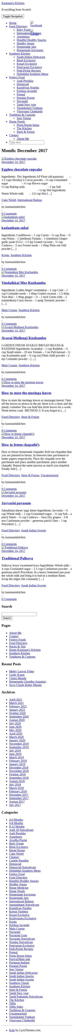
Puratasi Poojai (26, 97)
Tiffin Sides (16, 1006)
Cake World (9, 200)
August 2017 (17, 801)
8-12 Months (16, 826)
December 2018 (18, 767)
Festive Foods (17, 639)
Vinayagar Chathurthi (30, 111)
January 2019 (17, 764)
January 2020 (17, 740)
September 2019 (19, 747)
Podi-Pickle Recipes (29, 70)
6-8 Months (16, 823)
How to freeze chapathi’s (20, 445)
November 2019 (19, 743)
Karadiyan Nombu (28, 87)
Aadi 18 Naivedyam (21, 830)
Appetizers (23, 36)
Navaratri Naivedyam (22, 938)
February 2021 (18, 706)
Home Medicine (18, 887)
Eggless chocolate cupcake (22, 169)
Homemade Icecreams (30, 50)
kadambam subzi (15, 228)
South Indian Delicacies (31, 57)
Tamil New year (26, 104)
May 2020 (15, 730)
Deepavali (23, 84)
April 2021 (15, 699)
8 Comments (9, 430)
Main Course (9, 310)
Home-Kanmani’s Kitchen (25, 649)
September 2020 (19, 716)
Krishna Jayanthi (27, 91)
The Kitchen (24, 128)
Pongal (21, 94)
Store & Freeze (26, 131)
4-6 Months (16, 819)
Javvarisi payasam (16, 503)
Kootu (5, 255)
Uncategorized (49, 475)
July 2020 (15, 723)
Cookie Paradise (19, 860)
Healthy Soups (25, 43)
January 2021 (17, 709)
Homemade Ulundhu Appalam (27, 681)
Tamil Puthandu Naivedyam (26, 996)
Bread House (17, 850)
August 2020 (17, 720)
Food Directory (18, 26)
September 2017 (19, 798)
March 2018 (16, 788)
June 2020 (15, 726)
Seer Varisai (24, 118)
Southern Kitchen (19, 53)
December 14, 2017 (13, 162)
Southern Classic (19, 983)
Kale (12, 1030)
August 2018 (17, 781)
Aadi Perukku (25, 80)
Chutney (14, 857)
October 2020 (17, 713)
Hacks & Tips (17, 646)
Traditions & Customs (22, 114)
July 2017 (15, 805)
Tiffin (12, 1003)
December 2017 (18, 794)
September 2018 (19, 777)
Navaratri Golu (18, 935)
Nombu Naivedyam (21, 942)
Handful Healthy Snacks (24, 881)
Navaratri (22, 101)
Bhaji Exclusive (26, 60)
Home (13, 23)
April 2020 (15, 733)
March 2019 (16, 757)
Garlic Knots (16, 674)
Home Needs (17, 121)
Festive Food (17, 77)
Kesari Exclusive (27, 63)
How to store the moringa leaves (26, 393)
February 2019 (18, 760)
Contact (13, 135)
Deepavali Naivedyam (22, 867)
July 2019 (15, 750)
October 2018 (17, 774)
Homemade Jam (26, 46)
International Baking (29, 33)
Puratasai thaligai (19, 962)
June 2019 (15, 754)
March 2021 (16, 703)
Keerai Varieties (18, 911)
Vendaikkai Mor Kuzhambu (24, 283)
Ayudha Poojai (18, 840)
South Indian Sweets (33, 530)
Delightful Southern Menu (32, 74)
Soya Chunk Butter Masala (25, 685)
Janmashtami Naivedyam (24, 904)
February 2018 (18, 791)
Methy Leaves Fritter (21, 671)
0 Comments (9, 213)
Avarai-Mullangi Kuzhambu (24, 338)
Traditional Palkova (17, 558)
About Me (23, 138)
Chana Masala (17, 678)
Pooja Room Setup (28, 125)
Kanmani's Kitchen (13, 3)
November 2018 (19, 771)
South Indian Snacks (21, 976)
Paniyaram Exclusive (29, 67)
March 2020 (16, 737)
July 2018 (15, 784)
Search (7, 618)
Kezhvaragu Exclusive (22, 918)
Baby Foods (24, 29)
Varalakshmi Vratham (30, 108)
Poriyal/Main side (19, 959)
